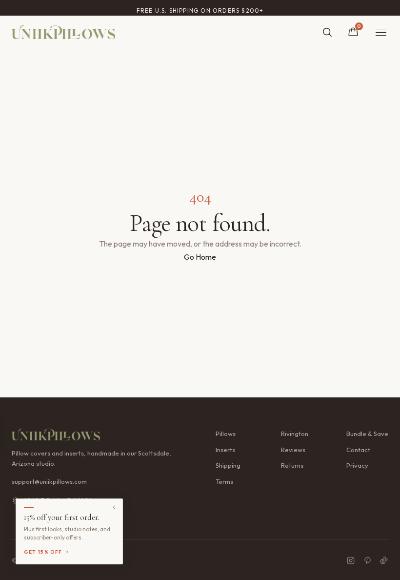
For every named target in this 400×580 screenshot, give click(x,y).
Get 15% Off (43, 552)
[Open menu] (381, 32)
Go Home (200, 257)
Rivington (294, 433)
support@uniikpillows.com (49, 481)
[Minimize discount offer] (114, 507)
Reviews (293, 450)
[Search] (327, 32)
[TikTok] (384, 560)
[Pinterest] (367, 560)
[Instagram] (350, 560)
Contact (358, 450)
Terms (224, 481)
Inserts (225, 450)
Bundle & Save (367, 433)
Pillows (226, 433)
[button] (69, 531)
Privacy (357, 465)
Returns (292, 465)
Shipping (228, 465)
